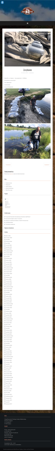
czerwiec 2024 (9, 273)
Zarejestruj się (9, 183)
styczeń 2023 (9, 298)
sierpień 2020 (9, 339)
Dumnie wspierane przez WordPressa (11, 449)
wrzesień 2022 (9, 305)
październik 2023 (9, 286)
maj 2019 (8, 364)
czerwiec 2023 (9, 290)
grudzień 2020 (9, 332)
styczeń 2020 (9, 351)
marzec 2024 (8, 279)
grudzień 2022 (9, 300)
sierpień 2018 (9, 381)
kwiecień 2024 (9, 277)
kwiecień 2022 (9, 311)
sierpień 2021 (9, 322)
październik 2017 (9, 396)
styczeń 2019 (9, 371)
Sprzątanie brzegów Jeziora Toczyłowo (14, 218)
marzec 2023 (8, 296)
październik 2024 (9, 267)
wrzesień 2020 (9, 337)
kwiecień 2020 (9, 345)
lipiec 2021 (8, 324)
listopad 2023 (9, 284)
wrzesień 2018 (9, 379)
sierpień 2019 (9, 360)
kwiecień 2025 (9, 258)
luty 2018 (8, 392)
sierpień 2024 (9, 271)
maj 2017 (8, 402)
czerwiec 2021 (9, 326)
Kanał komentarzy (9, 188)
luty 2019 (8, 369)
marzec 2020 (8, 347)
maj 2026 (8, 239)
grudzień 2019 (9, 352)
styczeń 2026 (9, 245)
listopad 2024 (9, 266)
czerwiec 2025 (9, 254)
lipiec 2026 (8, 235)
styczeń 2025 (9, 262)
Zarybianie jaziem (9, 222)
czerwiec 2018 (9, 385)
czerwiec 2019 (9, 362)
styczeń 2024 (9, 281)
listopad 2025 (9, 249)
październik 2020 (9, 335)
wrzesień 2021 (9, 320)
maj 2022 (8, 309)
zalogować (11, 173)
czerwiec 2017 (9, 400)
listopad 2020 (9, 334)
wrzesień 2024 (9, 269)
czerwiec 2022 (9, 307)
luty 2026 (8, 243)
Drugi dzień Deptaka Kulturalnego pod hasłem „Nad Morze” (18, 216)
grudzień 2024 (9, 264)
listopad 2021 (9, 317)
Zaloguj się (8, 184)
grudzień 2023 (9, 283)
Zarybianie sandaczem (10, 224)
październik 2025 (9, 250)
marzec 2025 (8, 260)
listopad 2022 (9, 301)
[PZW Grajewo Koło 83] (27, 10)
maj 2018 (8, 386)
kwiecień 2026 (9, 241)
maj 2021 (8, 328)
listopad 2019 (9, 354)
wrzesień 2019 (9, 358)
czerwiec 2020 (9, 341)
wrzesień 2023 (9, 288)
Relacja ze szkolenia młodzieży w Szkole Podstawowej (17, 220)
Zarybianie (8, 164)
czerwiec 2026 (9, 237)
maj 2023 (8, 292)
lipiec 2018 (8, 383)
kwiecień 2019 (9, 366)
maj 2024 (8, 275)
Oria (24, 449)
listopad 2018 (9, 375)
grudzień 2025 (9, 247)
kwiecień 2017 (9, 403)
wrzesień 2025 (9, 252)
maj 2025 (8, 256)
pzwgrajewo (31, 72)
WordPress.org (9, 190)
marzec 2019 (8, 368)
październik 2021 (9, 318)
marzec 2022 (8, 313)
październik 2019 (9, 356)
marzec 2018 (8, 390)
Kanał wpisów (9, 186)
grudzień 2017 (9, 394)
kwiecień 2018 (9, 388)
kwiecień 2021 (9, 330)
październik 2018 (9, 377)
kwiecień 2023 (9, 294)
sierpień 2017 (9, 398)
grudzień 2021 (9, 315)
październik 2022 (9, 303)
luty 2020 (8, 349)
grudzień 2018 (9, 373)
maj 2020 (8, 343)
